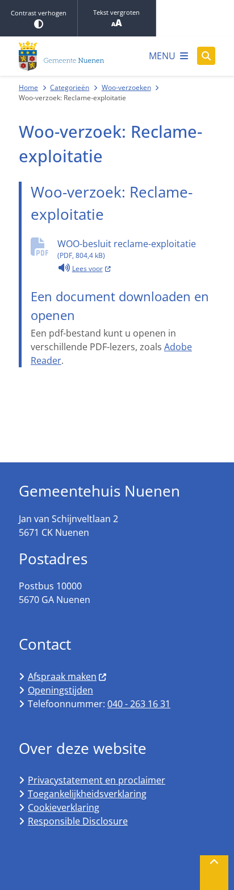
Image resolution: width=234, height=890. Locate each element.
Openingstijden (60, 690)
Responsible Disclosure (78, 821)
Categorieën (69, 87)
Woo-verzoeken (126, 87)
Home (28, 87)
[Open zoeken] (206, 56)
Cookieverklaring (63, 807)
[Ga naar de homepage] (61, 56)
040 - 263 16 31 (138, 704)
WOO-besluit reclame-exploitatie (126, 248)
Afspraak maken (62, 676)
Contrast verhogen (38, 13)
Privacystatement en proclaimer (96, 780)
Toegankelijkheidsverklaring (87, 794)
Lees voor (91, 267)
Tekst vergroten (116, 12)
